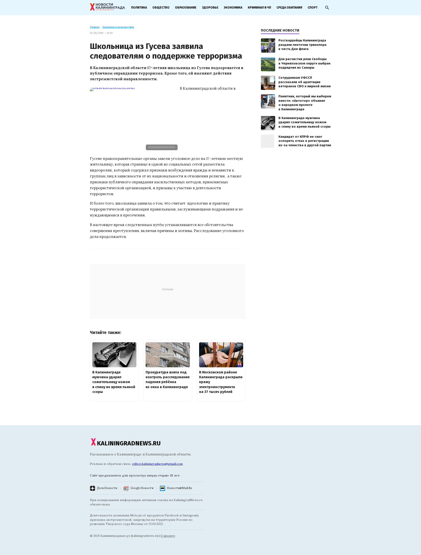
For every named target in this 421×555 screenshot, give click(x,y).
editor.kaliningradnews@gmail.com (157, 464)
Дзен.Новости (107, 488)
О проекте (168, 536)
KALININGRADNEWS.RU (129, 443)
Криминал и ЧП (259, 7)
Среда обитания (289, 7)
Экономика (233, 7)
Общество (160, 7)
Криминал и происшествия (118, 27)
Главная (94, 27)
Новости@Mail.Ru (179, 488)
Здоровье (210, 7)
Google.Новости (141, 488)
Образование (185, 7)
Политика (139, 7)
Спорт (313, 7)
